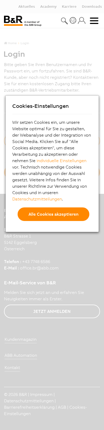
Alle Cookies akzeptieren (53, 214)
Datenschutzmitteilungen (37, 199)
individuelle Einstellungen (61, 160)
